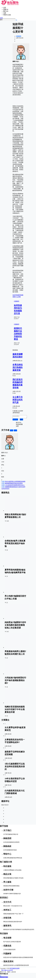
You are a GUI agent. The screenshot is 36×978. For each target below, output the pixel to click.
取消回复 (15, 419)
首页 (4, 7)
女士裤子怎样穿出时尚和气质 (18, 400)
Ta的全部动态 (5, 488)
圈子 (5, 11)
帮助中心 (7, 14)
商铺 (5, 9)
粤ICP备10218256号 (7, 970)
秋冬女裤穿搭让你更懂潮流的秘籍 (13, 481)
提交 (21, 419)
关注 (11, 430)
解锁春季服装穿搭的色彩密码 (12, 483)
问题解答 (18, 36)
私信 (15, 430)
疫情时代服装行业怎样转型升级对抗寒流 (18, 333)
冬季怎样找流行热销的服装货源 (18, 367)
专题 (4, 13)
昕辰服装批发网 (14, 968)
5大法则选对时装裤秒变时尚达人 (13, 485)
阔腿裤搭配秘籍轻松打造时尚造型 (13, 487)
